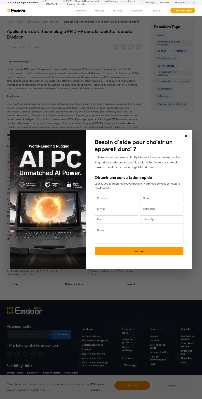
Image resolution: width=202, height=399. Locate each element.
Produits (99, 10)
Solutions (81, 10)
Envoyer (139, 251)
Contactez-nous (183, 10)
